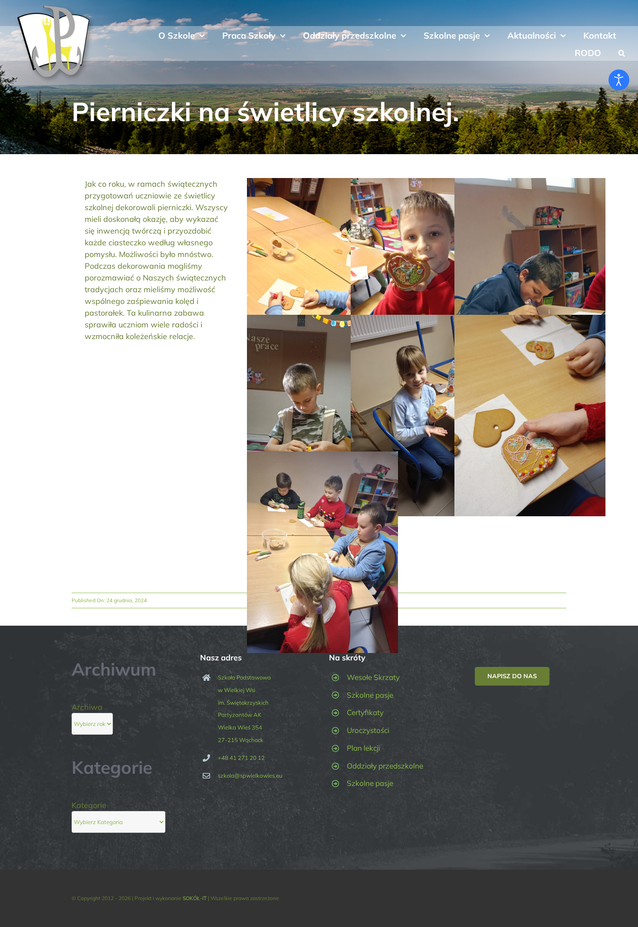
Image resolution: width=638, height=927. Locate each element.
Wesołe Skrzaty (373, 677)
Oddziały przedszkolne (385, 765)
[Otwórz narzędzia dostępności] (618, 79)
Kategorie (89, 805)
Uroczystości (368, 730)
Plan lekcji (363, 747)
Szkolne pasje (370, 694)
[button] (621, 52)
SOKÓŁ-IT (195, 898)
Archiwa (87, 707)
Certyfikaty (365, 712)
